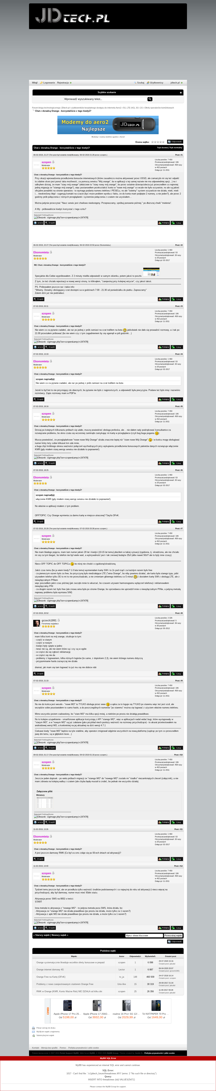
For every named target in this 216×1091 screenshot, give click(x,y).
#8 (182, 613)
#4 (182, 354)
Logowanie (49, 82)
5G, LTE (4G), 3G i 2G (133, 108)
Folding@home (47, 215)
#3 (182, 306)
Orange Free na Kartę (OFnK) (50, 977)
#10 (181, 755)
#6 (182, 470)
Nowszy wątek (59, 935)
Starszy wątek (42, 935)
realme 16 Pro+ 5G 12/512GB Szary (127, 1014)
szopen (103, 155)
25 (135, 991)
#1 (182, 155)
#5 (182, 406)
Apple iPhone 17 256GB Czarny (97, 1014)
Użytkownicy (156, 82)
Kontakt (35, 1048)
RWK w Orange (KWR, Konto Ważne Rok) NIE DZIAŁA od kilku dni (69, 991)
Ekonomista (105, 245)
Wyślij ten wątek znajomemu (48, 1032)
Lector (122, 969)
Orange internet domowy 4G (50, 969)
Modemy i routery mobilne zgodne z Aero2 (108, 137)
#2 (182, 245)
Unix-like (121, 984)
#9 (182, 681)
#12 (181, 866)
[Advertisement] (108, 54)
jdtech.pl (175, 82)
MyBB (92, 1053)
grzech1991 (49, 620)
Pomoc (63, 1048)
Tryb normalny (175, 148)
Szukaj (140, 82)
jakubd (172, 964)
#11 (181, 829)
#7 (182, 528)
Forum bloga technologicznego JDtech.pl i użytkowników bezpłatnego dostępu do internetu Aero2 (76, 108)
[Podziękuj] (164, 224)
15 (135, 984)
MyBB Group (112, 1053)
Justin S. (139, 1053)
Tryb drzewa (162, 148)
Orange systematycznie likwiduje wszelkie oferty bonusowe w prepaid (70, 962)
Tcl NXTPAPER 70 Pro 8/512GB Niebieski (156, 1014)
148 (135, 977)
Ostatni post (164, 964)
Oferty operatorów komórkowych (159, 108)
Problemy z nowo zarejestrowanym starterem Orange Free (64, 984)
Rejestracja (63, 82)
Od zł (67, 1017)
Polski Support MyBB (69, 1053)
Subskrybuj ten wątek (45, 1035)
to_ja (121, 977)
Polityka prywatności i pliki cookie (83, 1048)
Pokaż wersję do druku (45, 1028)
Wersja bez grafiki (49, 1048)
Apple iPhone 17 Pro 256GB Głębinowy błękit (68, 1014)
